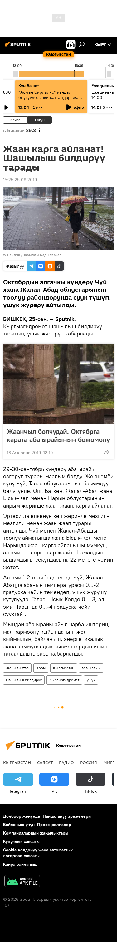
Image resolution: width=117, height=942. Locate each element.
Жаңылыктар (17, 668)
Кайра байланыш (20, 864)
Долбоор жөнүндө (21, 816)
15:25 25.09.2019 (20, 179)
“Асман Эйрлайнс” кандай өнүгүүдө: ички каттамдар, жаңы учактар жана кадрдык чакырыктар (51, 100)
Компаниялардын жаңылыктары (35, 833)
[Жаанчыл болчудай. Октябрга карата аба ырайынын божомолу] (58, 384)
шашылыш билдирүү (24, 679)
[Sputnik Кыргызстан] (18, 47)
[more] (106, 452)
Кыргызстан (63, 668)
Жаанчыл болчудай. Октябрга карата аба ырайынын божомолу (58, 435)
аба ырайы (91, 668)
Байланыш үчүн (19, 824)
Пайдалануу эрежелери (67, 816)
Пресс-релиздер (54, 824)
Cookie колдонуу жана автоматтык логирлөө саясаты (38, 853)
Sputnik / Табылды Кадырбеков (34, 254)
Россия (88, 762)
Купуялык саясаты (21, 841)
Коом (41, 668)
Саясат (45, 762)
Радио (66, 762)
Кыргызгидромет (64, 679)
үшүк (91, 679)
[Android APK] (22, 882)
